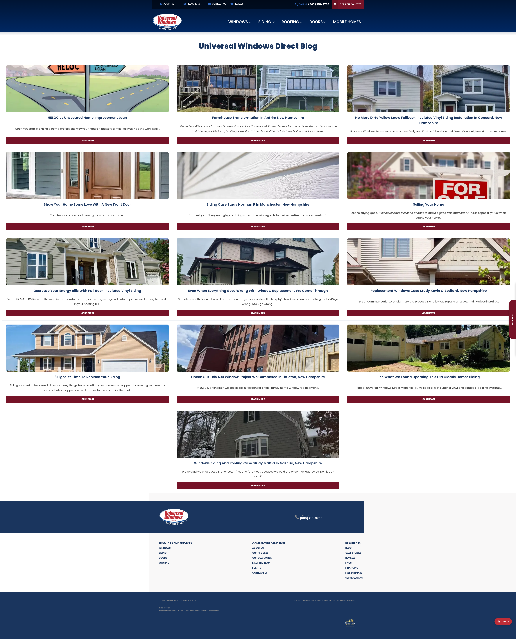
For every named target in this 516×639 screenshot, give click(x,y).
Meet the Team (261, 562)
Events (256, 567)
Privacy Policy (188, 600)
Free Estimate (353, 572)
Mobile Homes (347, 21)
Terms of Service (169, 600)
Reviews (238, 3)
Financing (351, 567)
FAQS (348, 562)
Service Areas (354, 577)
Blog (348, 548)
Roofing (290, 21)
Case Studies (353, 552)
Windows (238, 21)
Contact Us (219, 3)
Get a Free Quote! (350, 4)
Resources (193, 3)
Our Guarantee (262, 557)
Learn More (87, 140)
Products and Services (175, 543)
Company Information (268, 543)
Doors (316, 21)
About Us (169, 3)
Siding (264, 21)
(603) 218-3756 (311, 518)
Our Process (260, 552)
